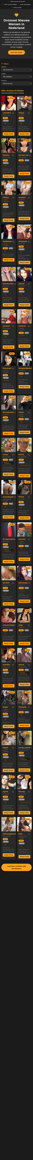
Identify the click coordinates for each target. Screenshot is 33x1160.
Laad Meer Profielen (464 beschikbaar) (16, 867)
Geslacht (3, 67)
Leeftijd (3, 73)
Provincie (4, 80)
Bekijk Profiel (8, 134)
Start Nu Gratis (16, 52)
